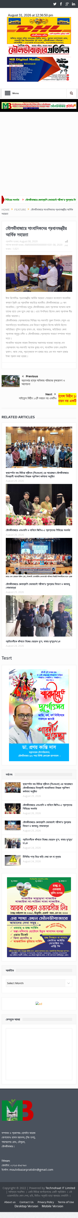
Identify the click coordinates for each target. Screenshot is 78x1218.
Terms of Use (66, 1202)
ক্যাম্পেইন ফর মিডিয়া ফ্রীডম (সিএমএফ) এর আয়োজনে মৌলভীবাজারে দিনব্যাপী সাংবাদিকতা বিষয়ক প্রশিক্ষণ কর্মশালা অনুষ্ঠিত (37, 474)
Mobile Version (52, 1206)
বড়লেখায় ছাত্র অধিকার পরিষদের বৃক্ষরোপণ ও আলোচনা (43, 382)
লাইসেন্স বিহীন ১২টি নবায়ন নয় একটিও (37, 398)
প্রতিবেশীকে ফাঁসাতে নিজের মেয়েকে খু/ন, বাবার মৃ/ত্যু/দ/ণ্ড (33, 641)
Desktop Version (26, 1206)
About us (10, 1202)
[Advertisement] (39, 155)
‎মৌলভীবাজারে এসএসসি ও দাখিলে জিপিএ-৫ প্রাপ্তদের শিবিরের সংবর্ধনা (38, 530)
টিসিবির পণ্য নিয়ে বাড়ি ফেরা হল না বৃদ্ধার (42, 856)
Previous (32, 376)
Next (48, 394)
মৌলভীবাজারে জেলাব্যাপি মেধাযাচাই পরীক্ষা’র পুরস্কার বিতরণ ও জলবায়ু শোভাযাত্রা (38, 585)
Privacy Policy (46, 1202)
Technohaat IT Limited (60, 1188)
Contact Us (27, 1202)
